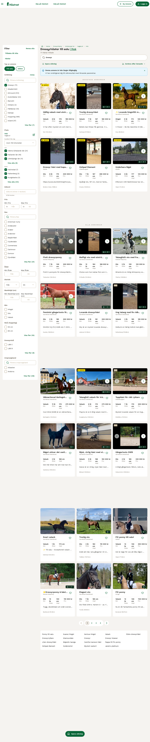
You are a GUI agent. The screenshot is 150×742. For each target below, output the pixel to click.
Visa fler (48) (29, 376)
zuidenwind (67, 646)
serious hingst (90, 634)
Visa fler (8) (29, 353)
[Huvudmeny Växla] (2, 4)
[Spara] (70, 113)
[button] (130, 96)
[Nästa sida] (106, 623)
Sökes (20, 69)
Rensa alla (30, 48)
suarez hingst (68, 634)
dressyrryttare (48, 638)
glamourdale (68, 638)
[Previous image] (117, 96)
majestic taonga (69, 642)
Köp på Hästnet (42, 4)
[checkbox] (6, 85)
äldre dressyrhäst (133, 634)
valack (107, 634)
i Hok (73, 49)
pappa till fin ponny (113, 642)
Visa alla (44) (13, 182)
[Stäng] (144, 70)
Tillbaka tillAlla (11, 53)
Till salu (9, 69)
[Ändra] (34, 135)
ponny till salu (47, 634)
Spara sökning (50, 64)
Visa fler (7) (29, 125)
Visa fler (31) (29, 262)
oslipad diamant (48, 646)
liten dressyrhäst (49, 642)
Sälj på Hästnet (59, 4)
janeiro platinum (112, 646)
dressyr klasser (111, 638)
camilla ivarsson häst (92, 642)
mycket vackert (90, 646)
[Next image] (143, 96)
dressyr (87, 638)
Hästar (7, 59)
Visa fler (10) (29, 335)
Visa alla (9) (13, 163)
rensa (32, 75)
